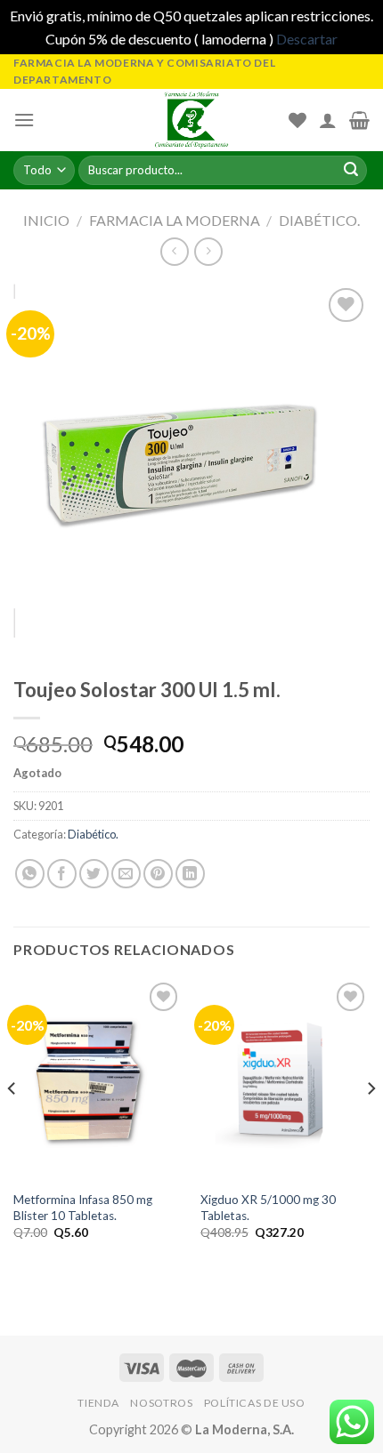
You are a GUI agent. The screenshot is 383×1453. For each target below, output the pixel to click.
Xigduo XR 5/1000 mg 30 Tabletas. (268, 1207)
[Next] (370, 1123)
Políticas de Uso (255, 1402)
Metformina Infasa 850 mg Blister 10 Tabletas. (82, 1207)
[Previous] (12, 1123)
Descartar (307, 38)
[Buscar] (351, 171)
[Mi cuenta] (328, 120)
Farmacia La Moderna (174, 220)
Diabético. (319, 220)
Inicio (46, 220)
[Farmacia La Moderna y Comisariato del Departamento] (192, 120)
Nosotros (161, 1402)
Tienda (98, 1402)
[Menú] (24, 119)
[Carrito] (359, 120)
